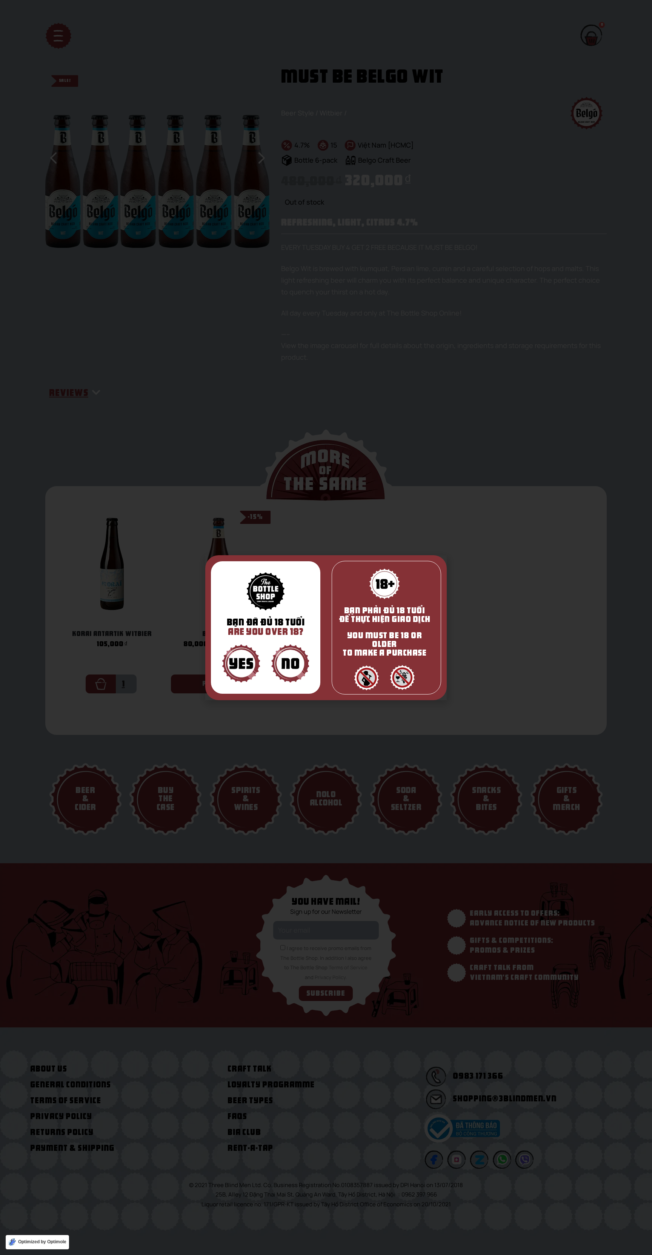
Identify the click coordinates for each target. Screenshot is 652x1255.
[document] (326, 627)
